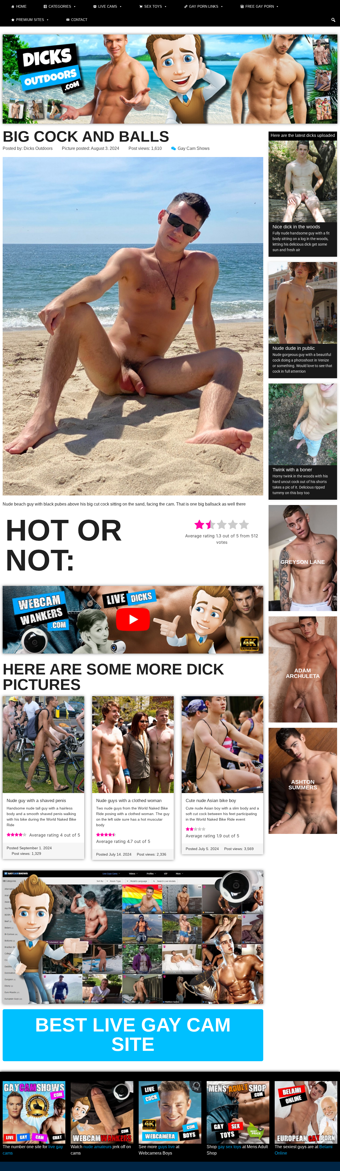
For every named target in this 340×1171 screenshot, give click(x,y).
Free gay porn (259, 6)
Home (21, 6)
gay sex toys (229, 1146)
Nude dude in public (294, 348)
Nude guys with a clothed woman (129, 800)
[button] (333, 20)
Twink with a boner (292, 469)
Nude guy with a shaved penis (36, 800)
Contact (79, 20)
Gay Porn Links (203, 6)
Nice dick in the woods (296, 226)
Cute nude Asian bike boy (211, 800)
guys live (166, 1146)
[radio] (199, 525)
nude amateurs (97, 1146)
